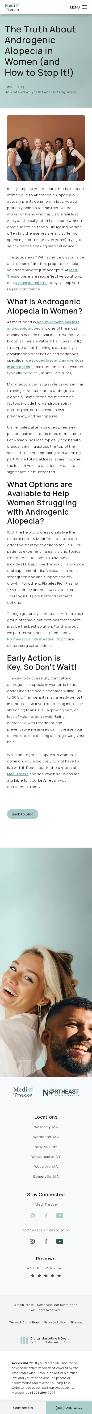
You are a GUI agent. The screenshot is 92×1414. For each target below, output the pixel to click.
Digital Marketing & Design (51, 1340)
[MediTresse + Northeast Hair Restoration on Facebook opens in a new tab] (46, 1215)
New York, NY (46, 1146)
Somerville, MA (46, 1176)
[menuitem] (32, 1215)
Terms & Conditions (24, 1322)
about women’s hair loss (57, 322)
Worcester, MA (46, 1136)
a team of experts (31, 282)
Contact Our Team (28, 935)
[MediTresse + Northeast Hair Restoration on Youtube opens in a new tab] (59, 1215)
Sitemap (76, 1322)
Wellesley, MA (46, 1126)
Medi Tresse (18, 773)
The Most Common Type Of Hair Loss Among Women (40, 92)
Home (8, 86)
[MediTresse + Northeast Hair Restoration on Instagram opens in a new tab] (32, 1215)
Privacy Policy (55, 1322)
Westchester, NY (46, 1156)
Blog (21, 86)
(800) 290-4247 (42, 1392)
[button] (84, 7)
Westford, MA (46, 1166)
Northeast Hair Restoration (30, 639)
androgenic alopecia (25, 328)
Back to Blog (23, 814)
